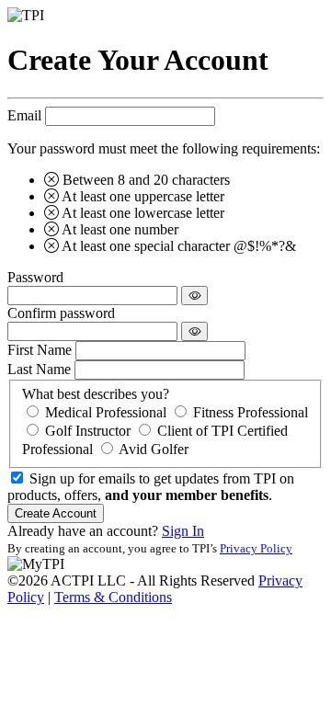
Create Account (56, 513)
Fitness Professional (250, 412)
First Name (39, 350)
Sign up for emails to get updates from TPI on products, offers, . (150, 487)
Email (24, 115)
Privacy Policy (256, 548)
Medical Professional (105, 412)
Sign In (183, 531)
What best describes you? (95, 394)
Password (35, 277)
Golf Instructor (88, 430)
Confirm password (61, 313)
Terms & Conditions (113, 597)
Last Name (39, 369)
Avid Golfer (153, 449)
